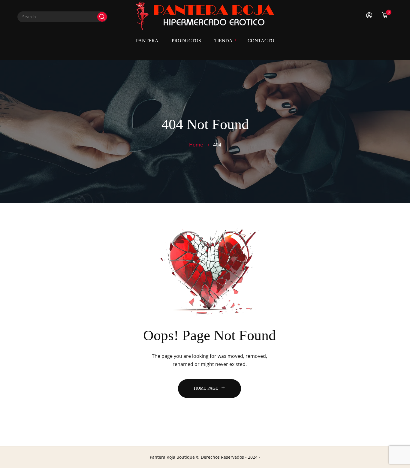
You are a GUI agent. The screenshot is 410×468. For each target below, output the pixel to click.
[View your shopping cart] (385, 15)
